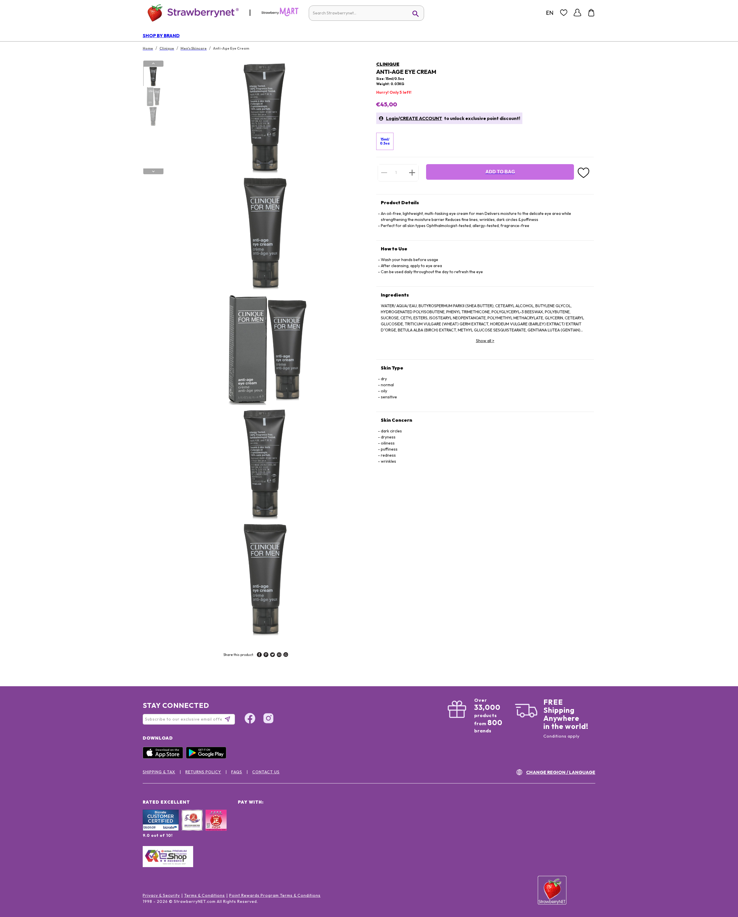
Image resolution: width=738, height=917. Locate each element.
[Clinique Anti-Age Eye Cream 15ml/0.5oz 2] (153, 96)
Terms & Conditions (204, 895)
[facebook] (259, 655)
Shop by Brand (161, 35)
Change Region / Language (560, 772)
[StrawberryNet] (191, 12)
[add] (412, 172)
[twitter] (272, 655)
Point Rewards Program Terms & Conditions (275, 895)
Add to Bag (500, 171)
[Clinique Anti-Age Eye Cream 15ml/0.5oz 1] (153, 76)
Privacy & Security (161, 895)
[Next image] (153, 171)
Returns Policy (203, 772)
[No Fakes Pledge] (216, 826)
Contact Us (266, 772)
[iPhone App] (164, 757)
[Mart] (279, 15)
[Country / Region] (550, 13)
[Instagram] (268, 719)
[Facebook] (250, 719)
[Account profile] (577, 13)
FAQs (236, 772)
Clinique (387, 64)
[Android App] (207, 757)
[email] (279, 655)
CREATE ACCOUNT (421, 118)
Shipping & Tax (159, 772)
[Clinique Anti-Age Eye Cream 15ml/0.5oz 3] (153, 116)
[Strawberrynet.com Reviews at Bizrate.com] (161, 829)
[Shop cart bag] (591, 13)
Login (392, 118)
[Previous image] (153, 63)
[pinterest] (265, 655)
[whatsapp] (285, 655)
